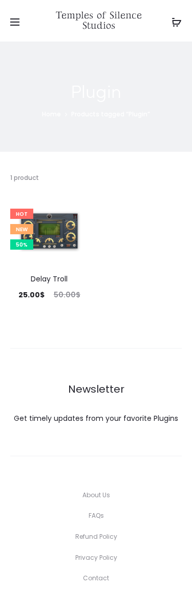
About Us (96, 495)
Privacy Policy (96, 557)
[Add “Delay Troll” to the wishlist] (76, 211)
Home (51, 114)
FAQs (96, 515)
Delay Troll (49, 279)
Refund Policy (96, 536)
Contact (96, 578)
